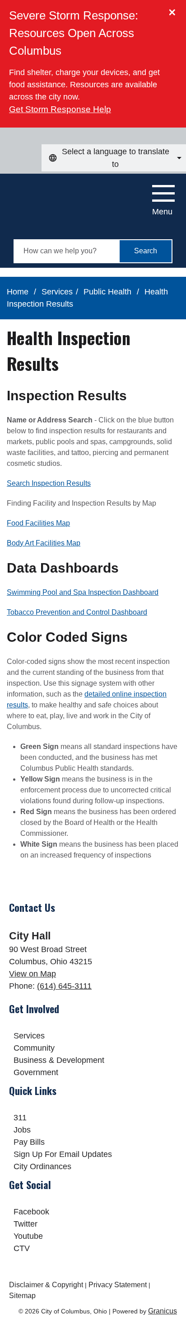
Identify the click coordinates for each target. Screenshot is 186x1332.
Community (34, 1047)
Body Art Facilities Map (43, 543)
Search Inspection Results (49, 483)
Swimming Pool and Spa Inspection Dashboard (82, 592)
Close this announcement (174, 10)
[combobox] (114, 157)
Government (36, 1072)
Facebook (31, 1211)
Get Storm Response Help (60, 109)
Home (17, 291)
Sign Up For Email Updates (63, 1154)
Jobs (22, 1129)
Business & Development (59, 1060)
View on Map (32, 973)
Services (57, 291)
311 (20, 1117)
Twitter (25, 1223)
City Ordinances (42, 1166)
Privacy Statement (117, 1285)
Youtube (28, 1236)
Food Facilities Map (38, 523)
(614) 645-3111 (64, 986)
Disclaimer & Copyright (46, 1285)
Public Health (109, 291)
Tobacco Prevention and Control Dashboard (77, 612)
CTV (22, 1248)
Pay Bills (29, 1142)
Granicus (162, 1311)
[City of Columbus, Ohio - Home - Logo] (55, 196)
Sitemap (22, 1295)
